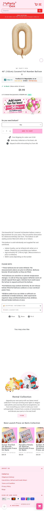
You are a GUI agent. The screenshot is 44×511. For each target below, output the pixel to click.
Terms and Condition (8, 483)
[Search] (39, 10)
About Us (6, 468)
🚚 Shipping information (14, 305)
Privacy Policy (6, 486)
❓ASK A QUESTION (11, 310)
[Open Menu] (40, 4)
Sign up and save (9, 495)
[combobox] (22, 11)
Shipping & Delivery (8, 477)
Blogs (3, 489)
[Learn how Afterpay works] (29, 95)
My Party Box (22, 68)
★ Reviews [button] (14, 505)
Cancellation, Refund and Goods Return (14, 480)
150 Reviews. (32, 80)
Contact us (5, 474)
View (22, 415)
